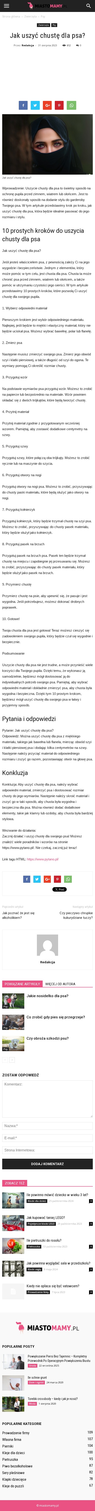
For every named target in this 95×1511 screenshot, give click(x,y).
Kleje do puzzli (13, 1486)
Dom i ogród (36, 1382)
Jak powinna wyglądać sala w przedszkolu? (58, 1263)
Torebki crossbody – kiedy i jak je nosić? (53, 1399)
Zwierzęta (43, 25)
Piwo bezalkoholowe (17, 1466)
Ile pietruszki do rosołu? (44, 1240)
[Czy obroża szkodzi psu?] (13, 1043)
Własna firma (11, 1439)
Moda (32, 1403)
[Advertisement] (47, 75)
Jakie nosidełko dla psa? (47, 996)
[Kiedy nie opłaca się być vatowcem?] (13, 1292)
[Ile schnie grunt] (13, 1383)
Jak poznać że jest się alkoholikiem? (18, 915)
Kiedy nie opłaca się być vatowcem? (53, 1286)
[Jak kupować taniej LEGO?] (13, 1223)
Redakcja (28, 45)
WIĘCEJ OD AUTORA (60, 984)
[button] (89, 6)
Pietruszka (34, 1246)
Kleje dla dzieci (13, 1453)
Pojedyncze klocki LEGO (41, 1223)
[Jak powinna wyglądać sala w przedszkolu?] (13, 1269)
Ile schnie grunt (37, 1377)
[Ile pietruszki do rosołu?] (13, 1246)
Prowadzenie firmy (38, 1292)
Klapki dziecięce (14, 1479)
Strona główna (11, 16)
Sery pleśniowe (13, 1473)
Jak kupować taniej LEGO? (46, 1217)
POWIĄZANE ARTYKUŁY (22, 984)
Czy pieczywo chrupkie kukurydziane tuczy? (76, 915)
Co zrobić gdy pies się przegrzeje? (56, 1017)
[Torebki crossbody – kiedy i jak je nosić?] (13, 1404)
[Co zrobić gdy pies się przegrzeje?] (13, 1022)
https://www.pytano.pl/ (43, 859)
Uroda (32, 1365)
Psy (54, 25)
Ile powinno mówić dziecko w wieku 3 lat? (57, 1195)
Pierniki (7, 1446)
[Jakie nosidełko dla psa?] (13, 1001)
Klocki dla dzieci (37, 1201)
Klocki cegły (34, 1269)
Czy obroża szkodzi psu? (48, 1038)
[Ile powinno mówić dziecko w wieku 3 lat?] (13, 1200)
